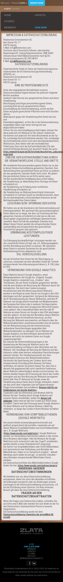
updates (40, 15)
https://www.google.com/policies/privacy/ (37, 465)
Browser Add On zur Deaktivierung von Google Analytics (30, 388)
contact (31, 556)
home (7, 15)
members (10, 27)
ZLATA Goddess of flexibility (31, 531)
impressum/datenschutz (31, 558)
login (22, 3)
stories (9, 21)
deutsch (16, 9)
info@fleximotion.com (20, 61)
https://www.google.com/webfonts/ (21, 433)
